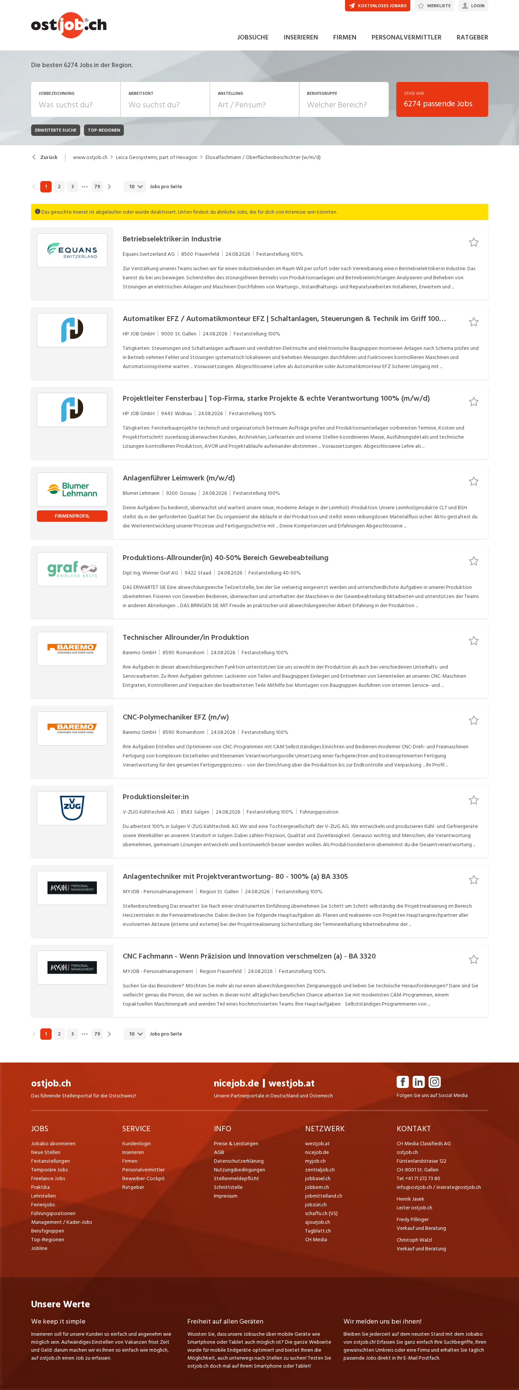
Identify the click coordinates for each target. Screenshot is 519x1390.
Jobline (39, 1248)
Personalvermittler (143, 1169)
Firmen (130, 1161)
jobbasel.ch (318, 1178)
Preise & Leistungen (236, 1143)
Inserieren (133, 1152)
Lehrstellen (43, 1196)
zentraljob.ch (320, 1169)
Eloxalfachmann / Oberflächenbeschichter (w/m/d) (263, 157)
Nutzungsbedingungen (239, 1169)
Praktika (40, 1187)
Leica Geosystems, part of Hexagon (156, 157)
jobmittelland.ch (323, 1196)
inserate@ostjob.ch (459, 1187)
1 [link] (46, 187)
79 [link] (97, 187)
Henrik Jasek (410, 1199)
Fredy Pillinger (413, 1219)
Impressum (225, 1196)
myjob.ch (315, 1161)
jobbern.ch (317, 1187)
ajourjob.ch (317, 1222)
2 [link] (59, 187)
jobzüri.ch (316, 1204)
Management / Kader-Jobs (61, 1222)
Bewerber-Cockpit (143, 1178)
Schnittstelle (228, 1187)
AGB (219, 1152)
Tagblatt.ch (318, 1230)
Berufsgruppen (47, 1230)
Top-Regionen (47, 1239)
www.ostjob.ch (90, 157)
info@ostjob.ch (414, 1187)
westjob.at (292, 1083)
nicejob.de (236, 1083)
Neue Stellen (45, 1152)
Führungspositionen (53, 1213)
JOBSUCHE (253, 37)
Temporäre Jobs (49, 1169)
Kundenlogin (136, 1143)
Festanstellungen (50, 1161)
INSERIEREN (301, 37)
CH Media (316, 1239)
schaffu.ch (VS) (321, 1213)
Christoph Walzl (414, 1240)
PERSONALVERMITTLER (406, 37)
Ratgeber (133, 1187)
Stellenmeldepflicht (236, 1178)
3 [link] (72, 187)
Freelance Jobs (48, 1178)
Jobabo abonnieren (53, 1143)
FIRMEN (344, 37)
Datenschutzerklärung (239, 1161)
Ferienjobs (43, 1204)
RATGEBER (472, 37)
